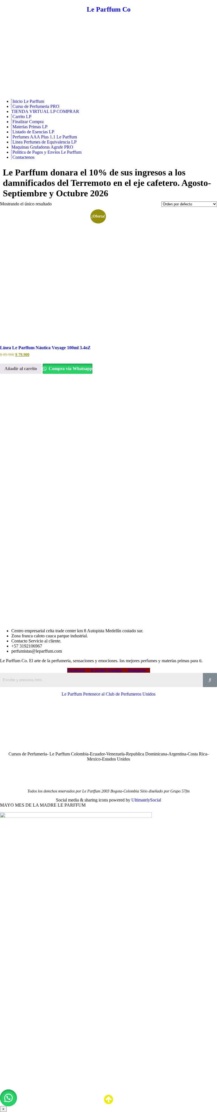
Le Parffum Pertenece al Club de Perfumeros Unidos (108, 694)
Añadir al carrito (21, 368)
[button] (8, 1097)
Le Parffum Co (109, 9)
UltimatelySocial (146, 800)
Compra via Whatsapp (69, 368)
